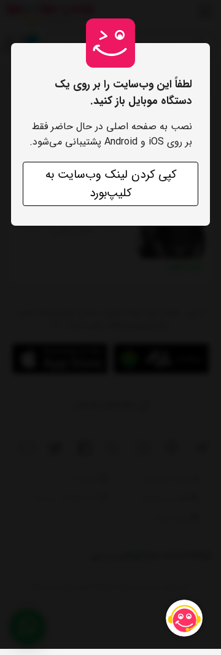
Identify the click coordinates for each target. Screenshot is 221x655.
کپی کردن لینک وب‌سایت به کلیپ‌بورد (110, 183)
